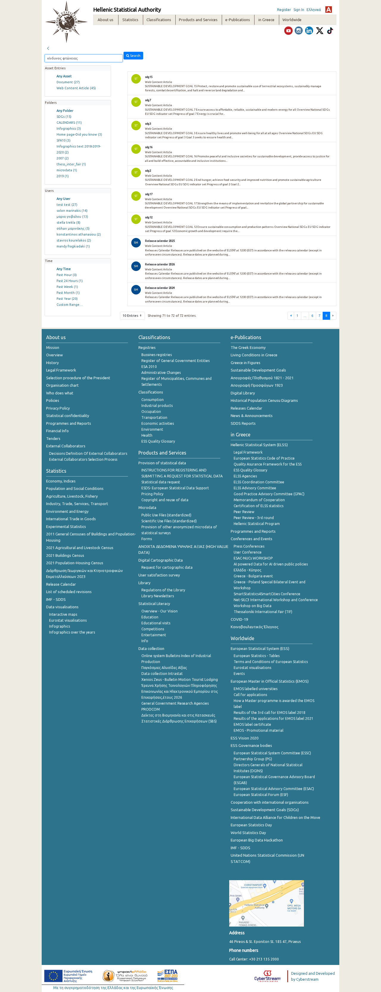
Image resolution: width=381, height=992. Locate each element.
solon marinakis (72, 210)
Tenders (53, 438)
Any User (63, 198)
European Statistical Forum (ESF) (261, 795)
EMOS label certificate (252, 724)
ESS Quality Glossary (158, 441)
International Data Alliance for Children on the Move (275, 817)
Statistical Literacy (154, 603)
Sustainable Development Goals (258, 370)
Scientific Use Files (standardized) (169, 521)
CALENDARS (69, 122)
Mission (52, 347)
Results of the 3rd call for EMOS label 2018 (269, 712)
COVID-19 (239, 619)
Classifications (150, 392)
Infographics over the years (72, 632)
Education (149, 617)
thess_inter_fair (71, 164)
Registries (147, 347)
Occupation (151, 411)
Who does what (59, 393)
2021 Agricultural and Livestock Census (79, 548)
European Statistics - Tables (256, 656)
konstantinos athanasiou (79, 234)
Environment (152, 429)
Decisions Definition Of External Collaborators (88, 453)
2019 (63, 176)
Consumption (152, 400)
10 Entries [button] (131, 315)
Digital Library (243, 393)
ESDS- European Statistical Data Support (175, 488)
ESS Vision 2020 (244, 738)
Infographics (69, 128)
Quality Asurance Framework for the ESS (268, 464)
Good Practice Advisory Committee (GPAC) (269, 494)
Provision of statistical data (162, 463)
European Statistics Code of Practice (264, 458)
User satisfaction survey (159, 575)
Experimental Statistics (66, 526)
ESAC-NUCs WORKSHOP (253, 558)
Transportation (154, 417)
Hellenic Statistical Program (257, 524)
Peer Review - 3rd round (254, 518)
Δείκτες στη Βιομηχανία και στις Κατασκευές (178, 715)
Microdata (147, 507)
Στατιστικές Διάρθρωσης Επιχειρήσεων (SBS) (179, 721)
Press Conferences (249, 546)
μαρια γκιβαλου (72, 216)
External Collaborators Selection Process (83, 459)
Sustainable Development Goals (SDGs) (265, 810)
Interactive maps (63, 614)
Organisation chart (62, 385)
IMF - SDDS (56, 599)
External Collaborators (65, 446)
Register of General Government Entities (175, 361)
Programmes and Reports (68, 423)
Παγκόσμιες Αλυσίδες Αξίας (164, 668)
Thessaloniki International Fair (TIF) (263, 612)
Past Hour (67, 275)
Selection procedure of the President (78, 378)
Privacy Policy (58, 408)
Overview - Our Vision (159, 611)
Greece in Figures (245, 363)
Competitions (152, 629)
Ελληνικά (314, 10)
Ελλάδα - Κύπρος (247, 570)
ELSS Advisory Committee (255, 488)
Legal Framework (61, 370)
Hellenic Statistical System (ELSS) (259, 445)
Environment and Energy (67, 511)
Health (146, 435)
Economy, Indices (61, 481)
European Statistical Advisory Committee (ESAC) (274, 789)
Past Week (67, 287)
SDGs (64, 116)
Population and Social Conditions (75, 488)
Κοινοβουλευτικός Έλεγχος (254, 627)
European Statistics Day (251, 825)
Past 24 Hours (70, 281)
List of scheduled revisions (69, 592)
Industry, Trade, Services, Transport (77, 504)
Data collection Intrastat (162, 674)
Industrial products (157, 406)
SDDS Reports (243, 423)
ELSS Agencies (245, 476)
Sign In (298, 10)
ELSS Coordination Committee (259, 482)
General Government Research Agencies (175, 703)
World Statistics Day (248, 832)
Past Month (68, 292)
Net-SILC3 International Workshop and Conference (276, 600)
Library (144, 583)
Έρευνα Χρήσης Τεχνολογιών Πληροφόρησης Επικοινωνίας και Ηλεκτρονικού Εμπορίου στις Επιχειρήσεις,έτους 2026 (179, 691)
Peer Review (244, 512)
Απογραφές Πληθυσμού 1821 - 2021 (262, 378)
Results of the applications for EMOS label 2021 (273, 718)
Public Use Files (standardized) (166, 515)
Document (68, 82)
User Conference (248, 552)
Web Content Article (76, 88)
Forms (146, 539)
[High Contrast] (328, 9)
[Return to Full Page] (48, 47)
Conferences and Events (251, 539)
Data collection (151, 648)
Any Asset (64, 76)
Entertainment (153, 635)
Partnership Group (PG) (253, 759)
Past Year (67, 298)
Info (144, 641)
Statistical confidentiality (67, 415)
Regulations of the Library (163, 590)
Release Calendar (61, 584)
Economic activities (157, 423)
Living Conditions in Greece (254, 355)
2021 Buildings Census (65, 555)
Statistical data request (160, 482)
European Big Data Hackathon (257, 840)
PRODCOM (150, 709)
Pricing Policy (152, 494)
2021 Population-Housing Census (74, 563)
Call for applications (250, 695)
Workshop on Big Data (252, 606)
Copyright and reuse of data (164, 500)
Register (284, 10)
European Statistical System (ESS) (260, 648)
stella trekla (68, 222)
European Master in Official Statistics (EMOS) (270, 681)
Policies (52, 400)
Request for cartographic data (167, 567)
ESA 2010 (149, 367)
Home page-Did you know (79, 134)
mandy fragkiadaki (73, 246)
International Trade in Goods (71, 519)
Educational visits (155, 623)
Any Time (64, 269)
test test (67, 204)
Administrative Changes (161, 372)
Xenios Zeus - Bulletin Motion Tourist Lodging (179, 679)
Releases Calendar (246, 408)
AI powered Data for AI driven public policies (271, 564)
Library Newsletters (157, 596)
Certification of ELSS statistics (258, 506)
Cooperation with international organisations (270, 802)
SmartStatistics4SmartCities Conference (267, 594)
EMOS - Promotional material (258, 730)
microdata (67, 170)
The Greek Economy (248, 347)
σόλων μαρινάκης (73, 228)
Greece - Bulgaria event (253, 576)
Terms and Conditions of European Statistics (271, 662)
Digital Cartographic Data (160, 560)
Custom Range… (70, 304)
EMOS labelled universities (255, 689)
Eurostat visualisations (68, 620)
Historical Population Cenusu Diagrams (264, 400)
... (305, 315)
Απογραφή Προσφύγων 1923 (257, 385)
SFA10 (64, 140)
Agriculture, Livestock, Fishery (72, 496)
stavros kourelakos (74, 240)
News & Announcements (252, 415)
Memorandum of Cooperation (259, 500)
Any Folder (65, 110)
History (52, 363)
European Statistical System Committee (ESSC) (272, 753)
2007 (63, 158)
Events (239, 674)
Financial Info (57, 431)
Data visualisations (62, 607)
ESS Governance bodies (251, 745)
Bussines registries (156, 355)
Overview (54, 355)
